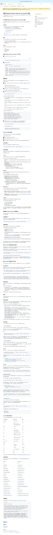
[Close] (50, 1)
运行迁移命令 (5, 265)
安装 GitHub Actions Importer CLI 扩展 (11, 54)
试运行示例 (4, 364)
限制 (4, 37)
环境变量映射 (5, 457)
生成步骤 (4, 170)
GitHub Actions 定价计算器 (12, 235)
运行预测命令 (5, 216)
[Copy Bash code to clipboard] (30, 58)
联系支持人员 (5, 527)
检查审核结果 (5, 149)
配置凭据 (5, 78)
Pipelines (4, 155)
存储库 (25, 454)
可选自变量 (5, 321)
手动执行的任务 (5, 186)
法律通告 (5, 498)
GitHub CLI (9, 31)
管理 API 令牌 (26, 88)
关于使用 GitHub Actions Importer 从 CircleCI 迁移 (14, 19)
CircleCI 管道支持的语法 (7, 415)
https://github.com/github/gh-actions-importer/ (19, 500)
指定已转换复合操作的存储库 (6, 374)
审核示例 (4, 348)
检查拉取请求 (5, 281)
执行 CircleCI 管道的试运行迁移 (10, 244)
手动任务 (4, 45)
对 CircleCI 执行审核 (7, 132)
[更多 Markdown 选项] (42, 14)
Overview (16, 9)
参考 (4, 294)
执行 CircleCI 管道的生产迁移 (9, 261)
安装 (9, 30)
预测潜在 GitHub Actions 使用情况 (10, 211)
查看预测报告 (5, 224)
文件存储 (4, 197)
